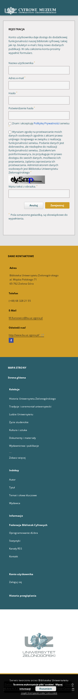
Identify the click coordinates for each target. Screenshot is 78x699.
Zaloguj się (15, 582)
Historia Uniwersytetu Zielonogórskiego (32, 398)
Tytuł (12, 487)
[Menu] (73, 3)
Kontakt (13, 556)
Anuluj (34, 205)
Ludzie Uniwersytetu (21, 414)
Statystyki (14, 540)
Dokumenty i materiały (22, 438)
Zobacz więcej (17, 457)
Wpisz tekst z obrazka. (23, 186)
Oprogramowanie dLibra (23, 533)
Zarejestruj (57, 205)
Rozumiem (45, 689)
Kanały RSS (15, 548)
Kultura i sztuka (18, 430)
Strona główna (17, 377)
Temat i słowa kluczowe (23, 495)
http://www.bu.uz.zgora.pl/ (24, 335)
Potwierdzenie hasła (22, 108)
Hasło (13, 93)
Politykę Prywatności (46, 123)
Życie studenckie (19, 422)
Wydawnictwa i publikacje (24, 445)
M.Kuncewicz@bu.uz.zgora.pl (26, 318)
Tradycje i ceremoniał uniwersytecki (30, 406)
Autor (12, 479)
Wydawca (14, 503)
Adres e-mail (17, 78)
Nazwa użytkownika (22, 63)
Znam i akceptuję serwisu (39, 125)
